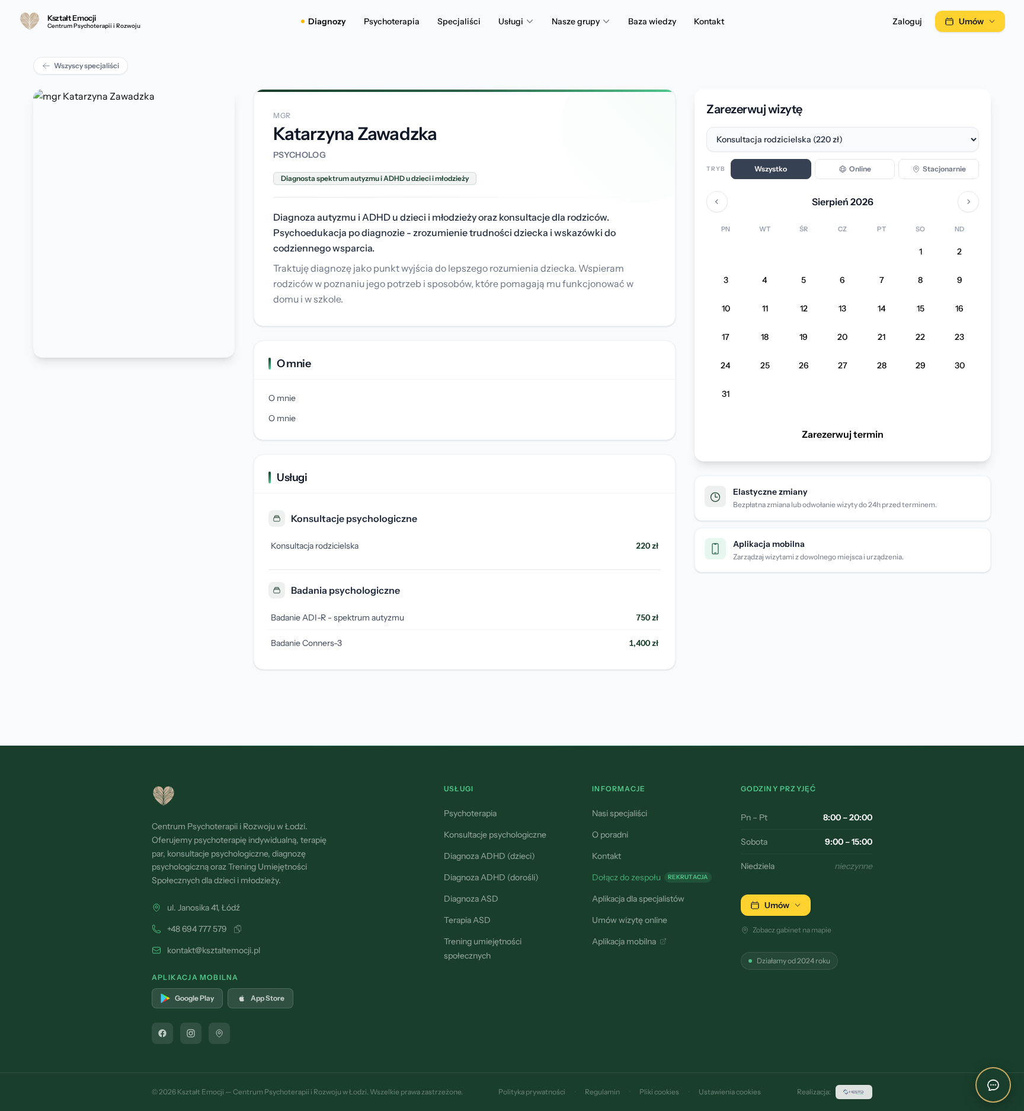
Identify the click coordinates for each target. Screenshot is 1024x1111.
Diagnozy (327, 21)
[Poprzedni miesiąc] (717, 201)
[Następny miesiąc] (968, 201)
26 (804, 366)
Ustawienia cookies (730, 1091)
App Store (267, 998)
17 (725, 337)
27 (842, 366)
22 (920, 337)
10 (726, 309)
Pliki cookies (659, 1091)
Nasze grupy (576, 21)
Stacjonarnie (944, 168)
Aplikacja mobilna (624, 941)
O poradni (610, 834)
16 (959, 309)
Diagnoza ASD (471, 898)
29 (921, 366)
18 (765, 337)
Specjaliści (459, 21)
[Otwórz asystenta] (993, 1085)
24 (726, 366)
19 (803, 337)
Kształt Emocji (200, 1091)
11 (765, 309)
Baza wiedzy (652, 21)
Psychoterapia (392, 21)
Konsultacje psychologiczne (495, 834)
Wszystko (770, 168)
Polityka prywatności (531, 1091)
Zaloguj (907, 21)
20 (842, 337)
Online (860, 168)
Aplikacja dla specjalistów (638, 898)
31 (725, 394)
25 (765, 366)
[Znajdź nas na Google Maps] (219, 1033)
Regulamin (602, 1091)
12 (804, 309)
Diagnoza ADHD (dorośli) (491, 877)
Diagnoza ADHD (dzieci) (489, 856)
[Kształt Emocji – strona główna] (283, 796)
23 (959, 337)
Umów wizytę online (629, 920)
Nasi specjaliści (619, 813)
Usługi (510, 21)
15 (920, 309)
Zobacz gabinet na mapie (792, 929)
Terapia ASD (467, 920)
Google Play (194, 998)
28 (882, 366)
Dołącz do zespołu (650, 877)
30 (960, 366)
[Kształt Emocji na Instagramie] (190, 1033)
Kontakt (709, 21)
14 (882, 309)
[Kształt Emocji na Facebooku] (162, 1033)
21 (881, 337)
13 (842, 309)
